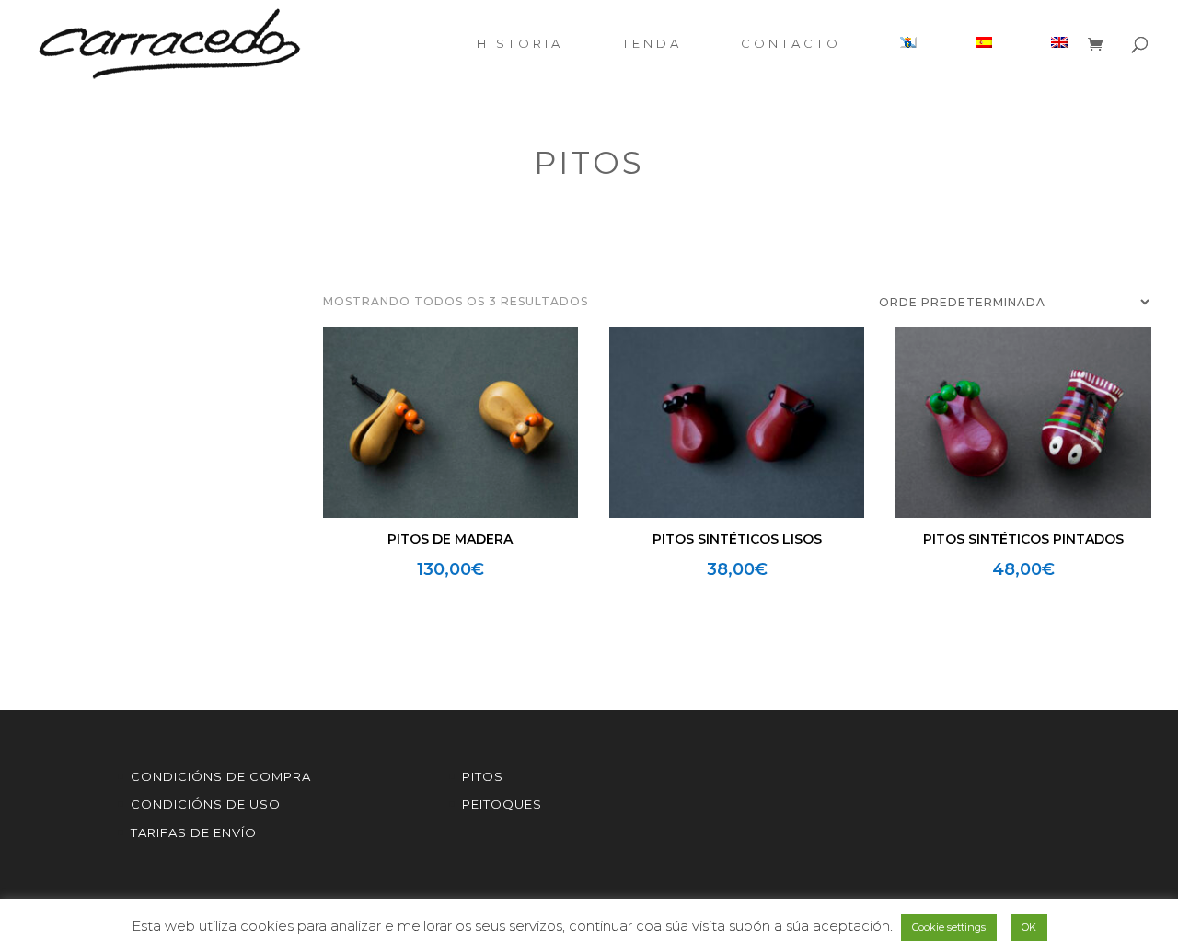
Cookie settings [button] (949, 927)
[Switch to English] (1059, 61)
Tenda (652, 44)
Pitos (482, 776)
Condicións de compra (221, 776)
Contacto (791, 44)
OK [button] (1029, 927)
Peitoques (502, 804)
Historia (520, 44)
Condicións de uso (206, 804)
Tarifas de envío (194, 832)
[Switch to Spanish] (984, 61)
